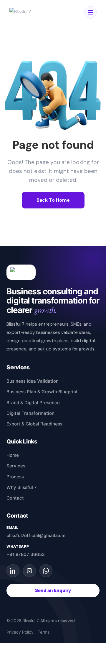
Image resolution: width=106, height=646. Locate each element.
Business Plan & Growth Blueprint (42, 391)
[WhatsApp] (45, 570)
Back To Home (53, 200)
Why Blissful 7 (21, 487)
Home (12, 455)
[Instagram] (29, 570)
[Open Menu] (90, 12)
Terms (43, 632)
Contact (15, 498)
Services (15, 466)
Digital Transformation (30, 413)
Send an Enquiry (53, 590)
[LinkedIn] (12, 570)
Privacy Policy (20, 632)
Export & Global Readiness (34, 424)
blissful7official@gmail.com (35, 535)
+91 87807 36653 (25, 554)
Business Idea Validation (32, 381)
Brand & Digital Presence (33, 402)
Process (15, 476)
